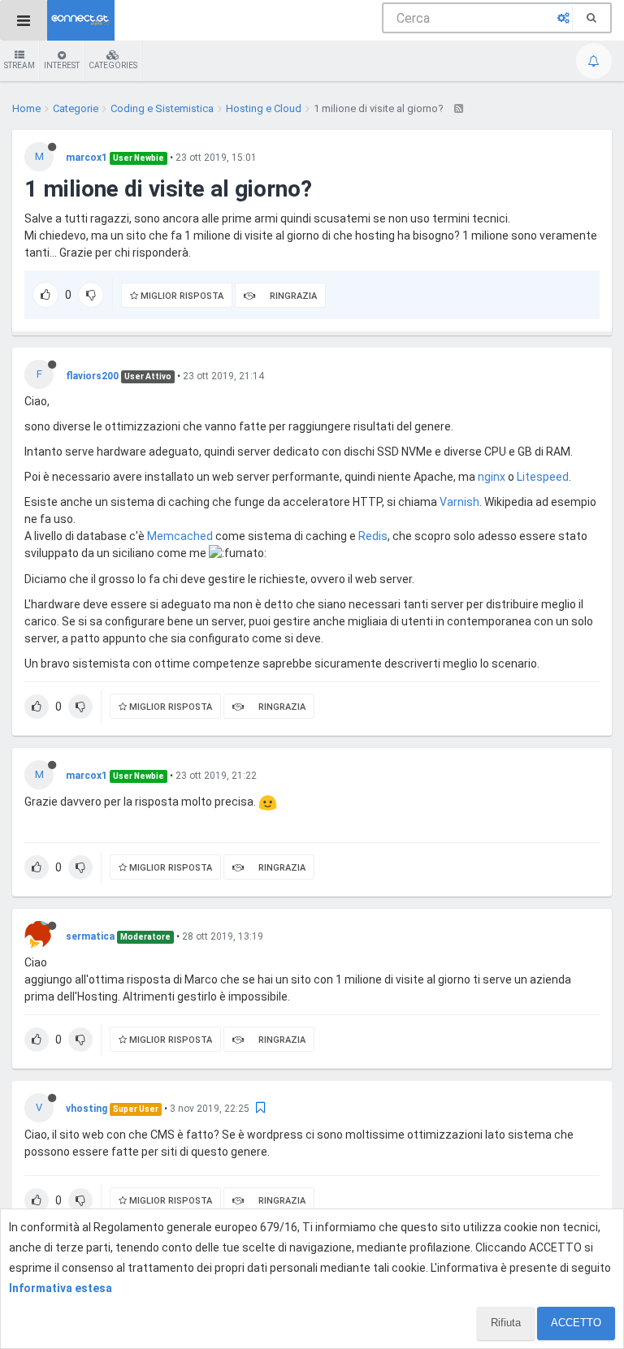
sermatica (90, 936)
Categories (113, 65)
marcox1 (86, 157)
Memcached (180, 536)
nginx (491, 476)
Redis (373, 536)
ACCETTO (576, 1323)
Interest (62, 65)
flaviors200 (92, 376)
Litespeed (543, 476)
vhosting (86, 1108)
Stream (19, 65)
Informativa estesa (60, 1288)
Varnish (459, 501)
